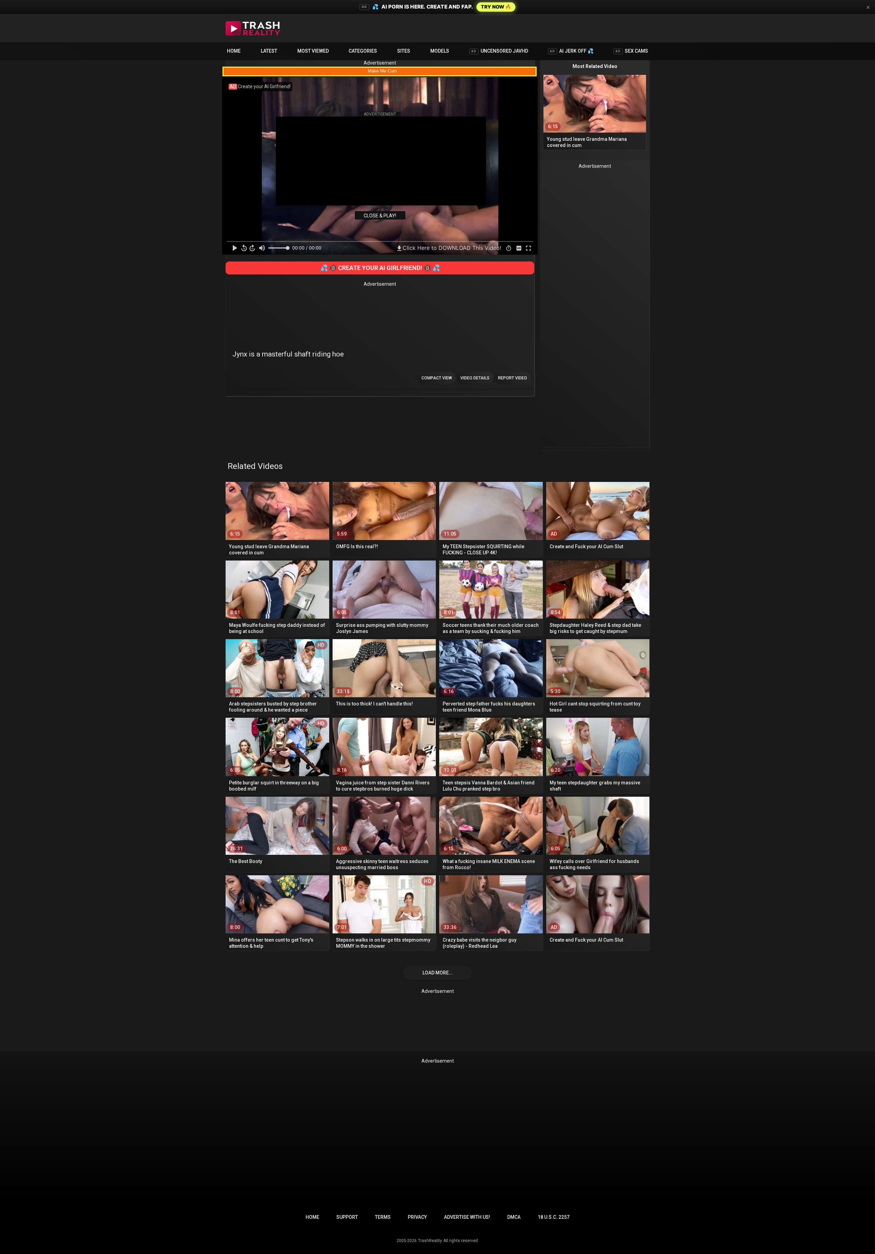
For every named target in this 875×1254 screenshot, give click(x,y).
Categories (363, 51)
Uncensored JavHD (499, 51)
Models (439, 51)
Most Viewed (313, 51)
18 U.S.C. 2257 (553, 1217)
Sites (403, 51)
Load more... (437, 972)
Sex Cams (632, 51)
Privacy (417, 1217)
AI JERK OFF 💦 (571, 51)
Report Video (512, 378)
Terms (383, 1217)
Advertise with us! (467, 1217)
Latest (269, 51)
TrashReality (430, 1240)
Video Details (474, 378)
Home (234, 51)
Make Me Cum (382, 70)
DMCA (514, 1217)
